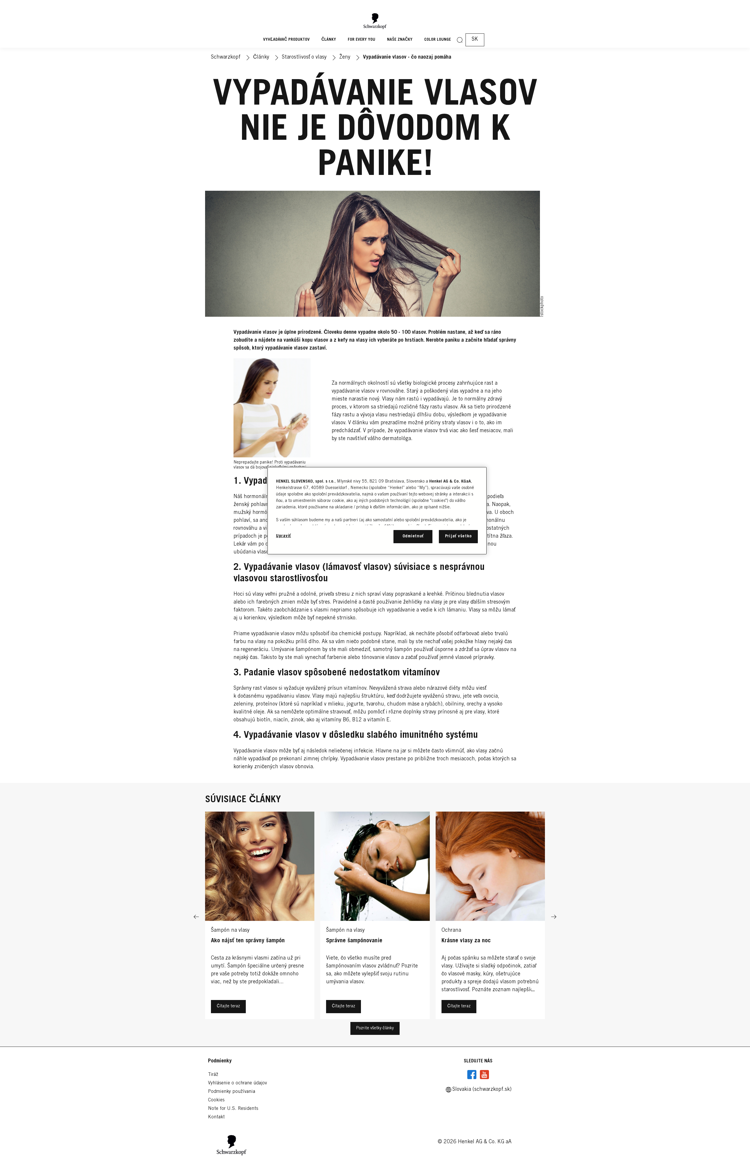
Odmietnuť (413, 536)
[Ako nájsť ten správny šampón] (259, 917)
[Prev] (196, 917)
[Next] (554, 917)
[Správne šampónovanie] (374, 917)
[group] (375, 917)
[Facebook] (472, 1074)
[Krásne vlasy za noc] (490, 917)
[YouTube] (484, 1074)
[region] (377, 510)
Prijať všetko (458, 536)
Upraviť (283, 536)
